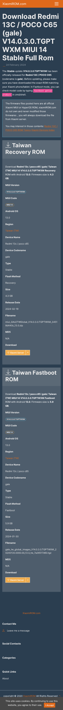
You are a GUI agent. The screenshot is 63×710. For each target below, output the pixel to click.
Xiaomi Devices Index (43, 130)
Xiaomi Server (16, 352)
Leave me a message (18, 630)
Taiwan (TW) (12, 230)
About (5, 678)
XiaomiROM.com (14, 4)
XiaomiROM (29, 696)
